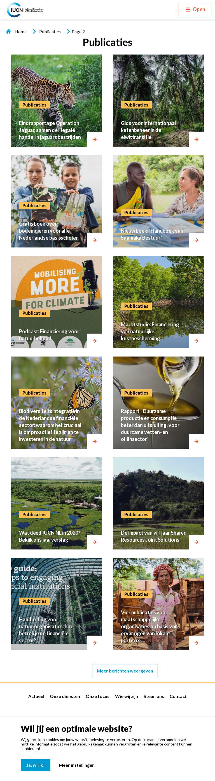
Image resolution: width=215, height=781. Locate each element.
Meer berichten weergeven (125, 670)
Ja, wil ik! (35, 765)
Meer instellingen (77, 765)
